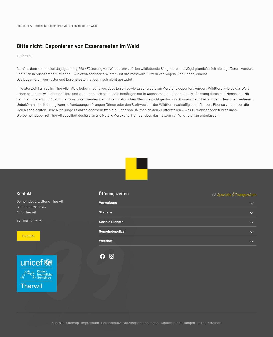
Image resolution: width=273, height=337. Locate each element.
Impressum (90, 322)
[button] (177, 202)
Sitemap (72, 322)
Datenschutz (111, 322)
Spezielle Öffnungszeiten (236, 194)
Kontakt (58, 322)
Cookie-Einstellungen (178, 322)
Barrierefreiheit (209, 322)
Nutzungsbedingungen (141, 322)
